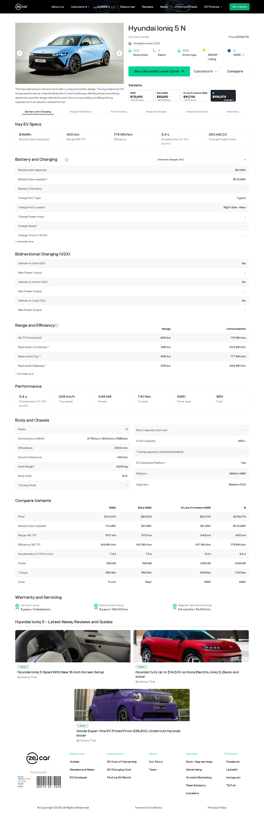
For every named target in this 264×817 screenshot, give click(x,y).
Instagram (233, 777)
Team (153, 769)
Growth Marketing (199, 777)
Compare (103, 6)
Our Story (156, 761)
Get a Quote (239, 6)
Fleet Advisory (196, 785)
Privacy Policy (217, 807)
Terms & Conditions (148, 807)
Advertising (194, 769)
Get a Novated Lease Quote (156, 71)
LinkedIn (232, 769)
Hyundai (142, 28)
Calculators (79, 6)
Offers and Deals (186, 6)
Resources (127, 6)
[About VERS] (243, 55)
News (164, 6)
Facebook (233, 761)
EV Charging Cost (119, 769)
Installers (192, 793)
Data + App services (199, 761)
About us (58, 6)
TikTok (231, 785)
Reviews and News (82, 769)
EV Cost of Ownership (122, 761)
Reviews (147, 6)
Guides (74, 761)
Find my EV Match (119, 777)
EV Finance (211, 6)
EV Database (78, 777)
